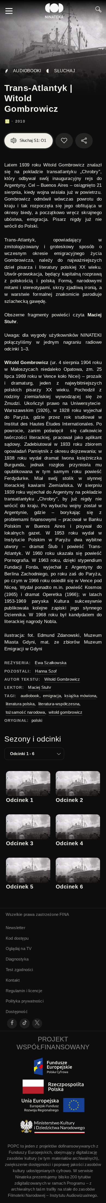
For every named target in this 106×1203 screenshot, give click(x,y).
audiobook (30, 695)
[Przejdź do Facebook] (12, 1023)
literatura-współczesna (58, 704)
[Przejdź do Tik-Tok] (25, 1023)
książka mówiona (80, 695)
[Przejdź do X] (37, 1023)
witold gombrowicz (65, 712)
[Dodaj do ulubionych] (64, 140)
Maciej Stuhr (39, 687)
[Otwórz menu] (9, 10)
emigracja (52, 695)
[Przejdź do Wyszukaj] (98, 11)
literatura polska (20, 704)
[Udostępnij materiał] (84, 140)
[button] (34, 754)
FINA (64, 914)
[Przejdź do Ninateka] (54, 10)
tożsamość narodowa (25, 712)
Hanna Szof (46, 671)
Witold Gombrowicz (62, 679)
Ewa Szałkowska (50, 662)
